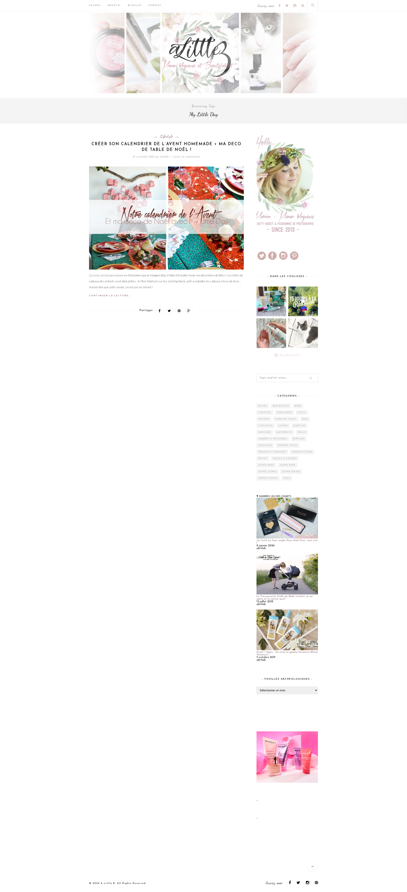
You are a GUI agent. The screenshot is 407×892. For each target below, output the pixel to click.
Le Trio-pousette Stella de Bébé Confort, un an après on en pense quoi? (284, 597)
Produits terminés (272, 452)
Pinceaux (265, 445)
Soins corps (267, 472)
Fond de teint (285, 419)
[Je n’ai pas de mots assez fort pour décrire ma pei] (303, 333)
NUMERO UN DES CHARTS (275, 496)
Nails (302, 432)
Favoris (263, 419)
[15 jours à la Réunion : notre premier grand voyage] (303, 301)
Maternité (284, 432)
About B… (114, 5)
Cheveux (264, 412)
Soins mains (291, 472)
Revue (262, 458)
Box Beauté (281, 406)
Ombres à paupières (272, 439)
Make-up (299, 426)
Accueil (95, 5)
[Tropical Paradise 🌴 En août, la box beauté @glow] (271, 301)
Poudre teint (288, 445)
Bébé (298, 406)
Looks (283, 426)
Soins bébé (266, 465)
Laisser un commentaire (186, 157)
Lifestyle (166, 136)
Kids (305, 419)
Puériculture (302, 452)
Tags (286, 478)
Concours (284, 412)
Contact (154, 5)
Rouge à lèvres (285, 458)
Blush (262, 406)
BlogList (135, 5)
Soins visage (268, 478)
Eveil (302, 412)
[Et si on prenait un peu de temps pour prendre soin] (271, 333)
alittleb (164, 157)
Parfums (299, 439)
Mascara (264, 432)
